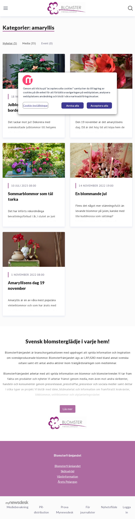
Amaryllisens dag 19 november (26, 285)
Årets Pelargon (67, 482)
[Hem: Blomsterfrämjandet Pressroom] (66, 8)
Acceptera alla (99, 105)
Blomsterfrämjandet (67, 466)
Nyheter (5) (10, 43)
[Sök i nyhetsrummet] (130, 8)
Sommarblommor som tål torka (30, 196)
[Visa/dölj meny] (5, 8)
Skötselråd (67, 471)
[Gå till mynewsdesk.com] (17, 502)
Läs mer (68, 409)
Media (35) (29, 43)
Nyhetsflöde (109, 507)
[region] (67, 93)
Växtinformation (67, 476)
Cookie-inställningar (35, 105)
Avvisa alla (72, 105)
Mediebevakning (17, 507)
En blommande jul (91, 193)
